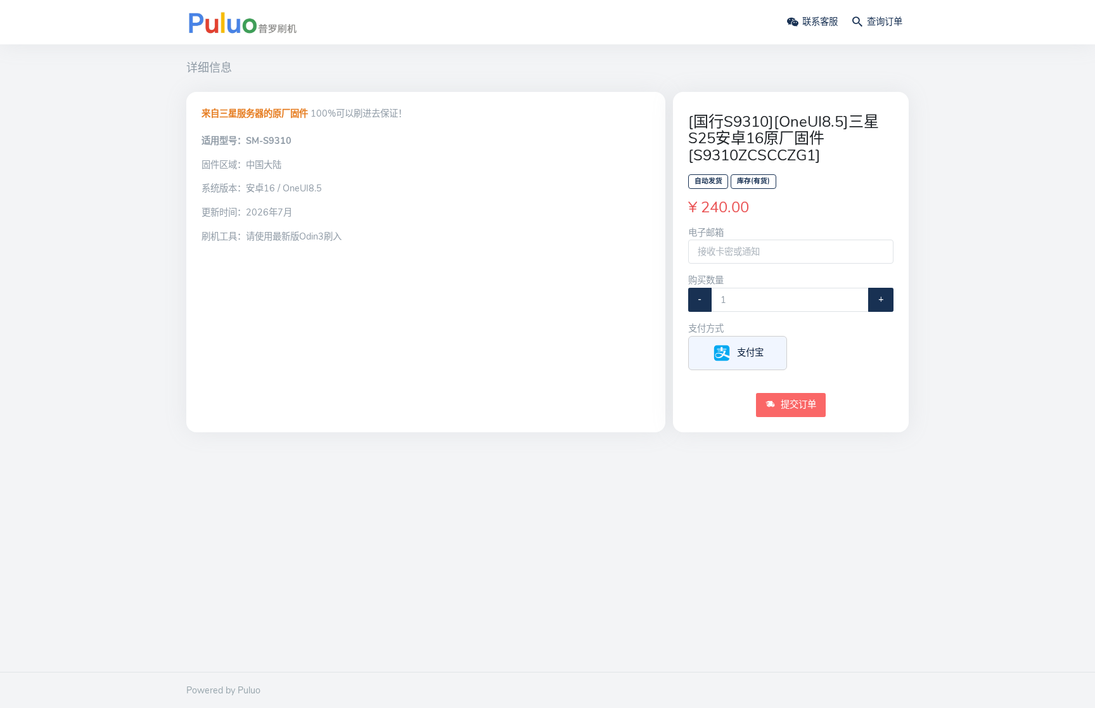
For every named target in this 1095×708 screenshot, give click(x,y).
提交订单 (797, 404)
